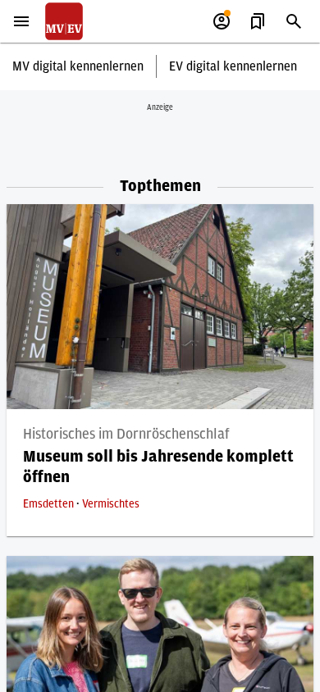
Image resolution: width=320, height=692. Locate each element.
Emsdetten (49, 504)
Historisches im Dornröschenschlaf (126, 434)
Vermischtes (110, 504)
